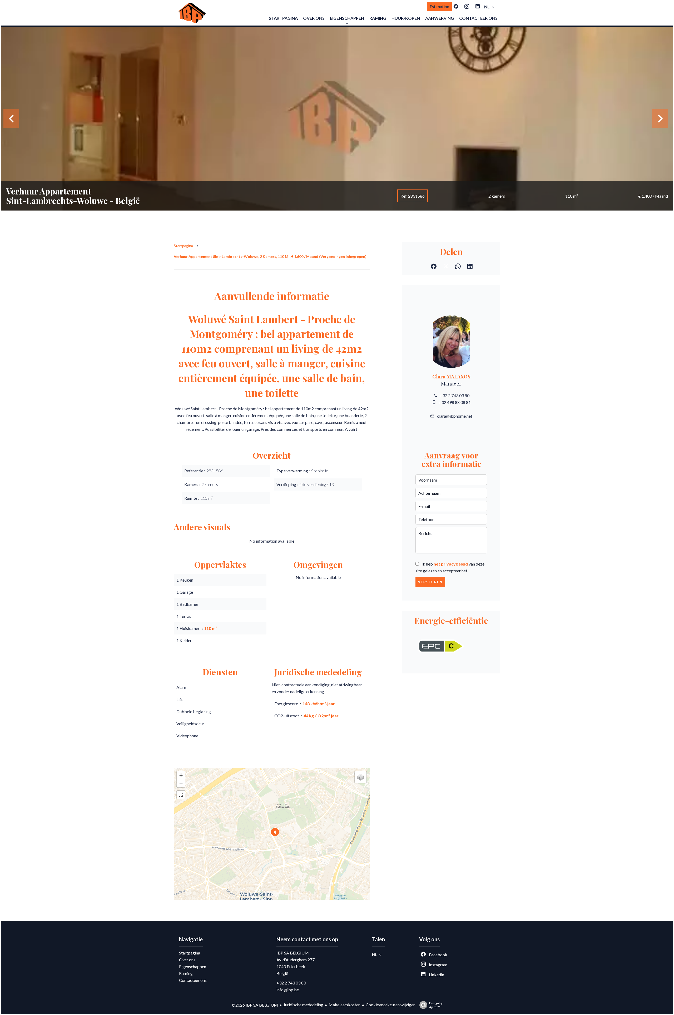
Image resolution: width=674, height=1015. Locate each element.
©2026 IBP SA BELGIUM (255, 1004)
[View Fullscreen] (181, 795)
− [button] (181, 783)
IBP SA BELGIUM (292, 952)
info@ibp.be (287, 989)
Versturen (430, 582)
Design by (436, 1005)
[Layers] (360, 777)
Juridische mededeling (303, 1004)
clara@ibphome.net (454, 415)
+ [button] (181, 775)
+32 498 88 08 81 (455, 402)
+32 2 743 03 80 (454, 395)
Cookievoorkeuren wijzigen (390, 1004)
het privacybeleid (451, 563)
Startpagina (183, 245)
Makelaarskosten (344, 1004)
